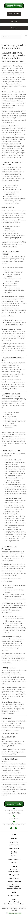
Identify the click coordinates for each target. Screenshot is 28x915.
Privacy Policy (13, 902)
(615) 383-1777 (14, 818)
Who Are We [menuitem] (14, 842)
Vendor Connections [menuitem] (13, 885)
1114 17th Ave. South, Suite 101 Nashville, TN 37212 (14, 812)
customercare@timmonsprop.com (14, 824)
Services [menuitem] (13, 862)
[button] (14, 14)
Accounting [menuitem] (13, 869)
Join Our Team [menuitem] (13, 845)
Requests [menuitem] (14, 854)
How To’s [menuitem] (14, 852)
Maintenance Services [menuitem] (14, 889)
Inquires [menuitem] (13, 856)
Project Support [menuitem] (14, 887)
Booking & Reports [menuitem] (14, 871)
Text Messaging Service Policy (14, 904)
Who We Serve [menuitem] (14, 878)
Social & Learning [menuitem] (13, 895)
